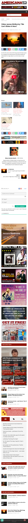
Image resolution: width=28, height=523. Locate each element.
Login (25, 188)
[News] (4, 504)
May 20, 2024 (12, 497)
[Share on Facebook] (2, 49)
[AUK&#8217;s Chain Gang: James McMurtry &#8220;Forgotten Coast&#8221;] (6, 105)
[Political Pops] (4, 512)
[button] (26, 12)
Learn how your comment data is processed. (14, 209)
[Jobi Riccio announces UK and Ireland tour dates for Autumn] (4, 389)
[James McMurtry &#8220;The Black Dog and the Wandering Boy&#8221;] (6, 120)
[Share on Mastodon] (18, 49)
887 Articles (20, 158)
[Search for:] (14, 15)
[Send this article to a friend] (11, 49)
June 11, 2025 (12, 505)
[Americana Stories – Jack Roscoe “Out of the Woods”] (4, 403)
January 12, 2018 (13, 513)
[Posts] (5, 419)
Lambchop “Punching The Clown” (20, 378)
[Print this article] (14, 49)
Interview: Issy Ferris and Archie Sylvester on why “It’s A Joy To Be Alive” (17, 475)
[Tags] (14, 419)
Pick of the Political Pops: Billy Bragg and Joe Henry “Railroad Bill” (16, 511)
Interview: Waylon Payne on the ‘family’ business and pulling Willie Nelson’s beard (17, 484)
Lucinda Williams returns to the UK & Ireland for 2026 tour (16, 503)
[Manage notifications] (25, 520)
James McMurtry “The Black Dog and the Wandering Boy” (6, 125)
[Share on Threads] (25, 49)
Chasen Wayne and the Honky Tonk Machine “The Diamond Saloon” (6, 367)
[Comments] (22, 419)
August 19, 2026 (12, 477)
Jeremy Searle (15, 29)
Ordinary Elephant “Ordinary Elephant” (17, 495)
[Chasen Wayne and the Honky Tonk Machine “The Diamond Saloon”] (4, 396)
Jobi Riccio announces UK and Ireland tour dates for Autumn (13, 360)
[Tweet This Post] (5, 49)
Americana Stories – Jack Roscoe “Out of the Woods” (19, 367)
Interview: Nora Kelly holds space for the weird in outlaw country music (7, 376)
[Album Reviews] (4, 497)
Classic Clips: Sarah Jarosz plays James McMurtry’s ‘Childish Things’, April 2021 (18, 110)
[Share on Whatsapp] (16, 49)
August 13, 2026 (12, 486)
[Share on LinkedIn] (7, 49)
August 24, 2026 (11, 364)
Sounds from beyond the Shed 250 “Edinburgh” (14, 448)
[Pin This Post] (9, 49)
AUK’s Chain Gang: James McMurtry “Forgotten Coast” (5, 110)
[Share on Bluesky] (23, 49)
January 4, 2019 (6, 29)
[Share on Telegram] (21, 49)
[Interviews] (4, 468)
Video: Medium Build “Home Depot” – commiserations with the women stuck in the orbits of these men (13, 456)
